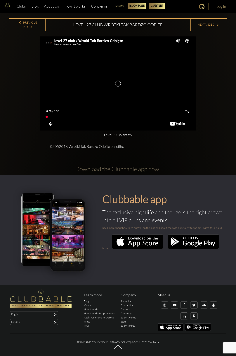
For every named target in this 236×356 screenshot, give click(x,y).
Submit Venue (128, 317)
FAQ (86, 325)
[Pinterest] (194, 316)
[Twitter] (194, 305)
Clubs (21, 6)
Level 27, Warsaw (118, 135)
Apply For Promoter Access (99, 317)
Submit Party (128, 325)
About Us (51, 6)
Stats (123, 321)
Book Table (137, 6)
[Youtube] (174, 305)
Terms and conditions (92, 342)
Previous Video (29, 25)
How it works (75, 6)
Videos (87, 305)
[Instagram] (164, 305)
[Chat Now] (202, 7)
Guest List (157, 6)
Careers (125, 309)
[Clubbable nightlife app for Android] (193, 248)
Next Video (206, 24)
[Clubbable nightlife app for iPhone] (137, 248)
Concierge (99, 6)
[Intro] (118, 349)
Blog (35, 6)
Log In (221, 6)
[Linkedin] (184, 316)
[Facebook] (184, 305)
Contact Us (127, 305)
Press (87, 321)
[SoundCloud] (203, 305)
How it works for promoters (99, 313)
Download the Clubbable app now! (118, 168)
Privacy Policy (120, 342)
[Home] (7, 6)
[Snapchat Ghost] (213, 305)
